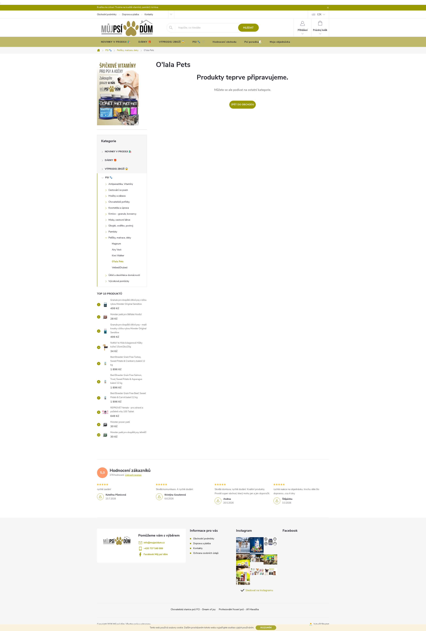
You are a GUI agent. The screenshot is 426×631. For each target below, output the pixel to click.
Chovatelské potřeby (119, 201)
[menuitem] (115, 42)
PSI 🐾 (108, 177)
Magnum (116, 243)
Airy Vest (116, 249)
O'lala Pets (117, 261)
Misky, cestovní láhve (119, 219)
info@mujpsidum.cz (154, 542)
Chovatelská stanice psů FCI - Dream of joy (193, 609)
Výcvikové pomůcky (118, 281)
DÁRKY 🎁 (110, 160)
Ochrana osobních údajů (205, 553)
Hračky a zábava (116, 195)
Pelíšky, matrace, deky (119, 237)
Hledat (248, 27)
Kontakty (198, 548)
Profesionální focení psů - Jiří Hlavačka (239, 609)
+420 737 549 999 (153, 548)
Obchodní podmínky (203, 538)
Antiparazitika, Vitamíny (120, 184)
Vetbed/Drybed (119, 267)
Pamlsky (112, 231)
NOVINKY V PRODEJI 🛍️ (118, 151)
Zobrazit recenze (133, 475)
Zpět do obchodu (242, 104)
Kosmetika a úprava (118, 207)
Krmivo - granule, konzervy (122, 213)
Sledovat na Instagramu (259, 590)
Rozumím (266, 627)
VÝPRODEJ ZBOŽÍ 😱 (116, 168)
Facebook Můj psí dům (156, 554)
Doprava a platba (202, 543)
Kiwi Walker (118, 255)
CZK (319, 14)
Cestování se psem (118, 190)
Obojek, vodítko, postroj (120, 225)
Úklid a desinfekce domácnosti (124, 275)
